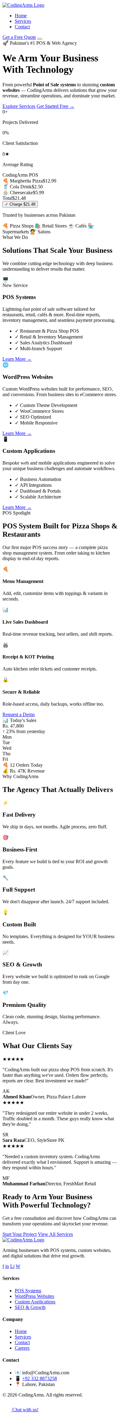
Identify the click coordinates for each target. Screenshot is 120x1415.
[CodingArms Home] (23, 5)
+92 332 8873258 (39, 1378)
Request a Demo (18, 714)
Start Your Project (19, 1234)
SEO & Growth (30, 1307)
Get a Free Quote (19, 37)
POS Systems (28, 1290)
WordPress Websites (34, 1296)
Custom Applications (35, 1301)
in (7, 1266)
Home (21, 15)
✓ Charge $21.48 (20, 204)
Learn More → (17, 359)
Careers (22, 1348)
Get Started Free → (55, 106)
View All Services (55, 1234)
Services (23, 21)
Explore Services (18, 106)
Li (12, 1266)
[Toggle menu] (39, 39)
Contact (22, 26)
